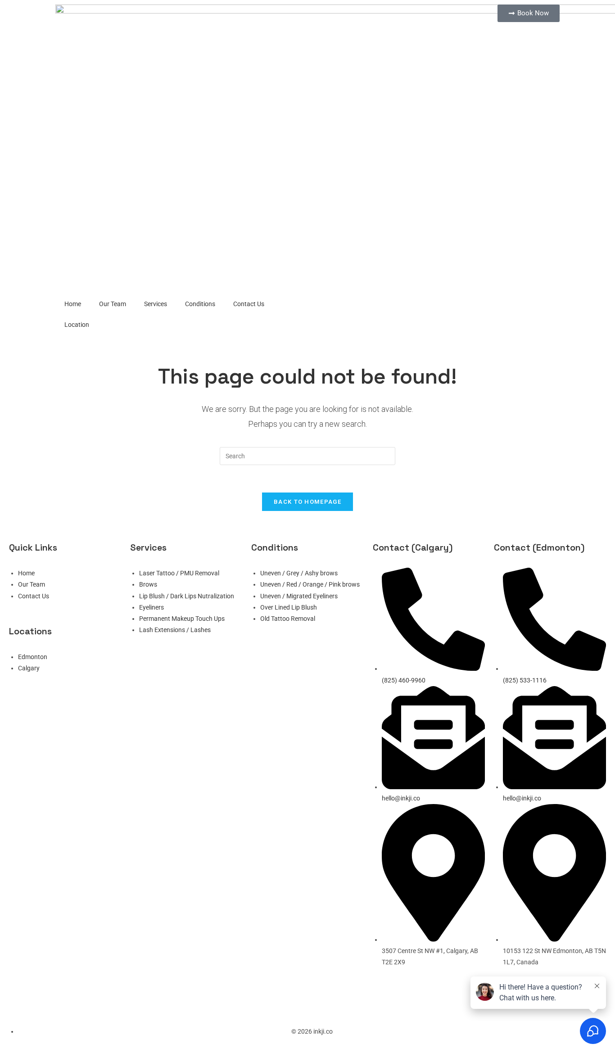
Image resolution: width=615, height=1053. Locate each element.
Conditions (200, 303)
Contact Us (248, 303)
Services (155, 303)
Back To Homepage (307, 501)
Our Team (112, 303)
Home (72, 303)
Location (76, 324)
